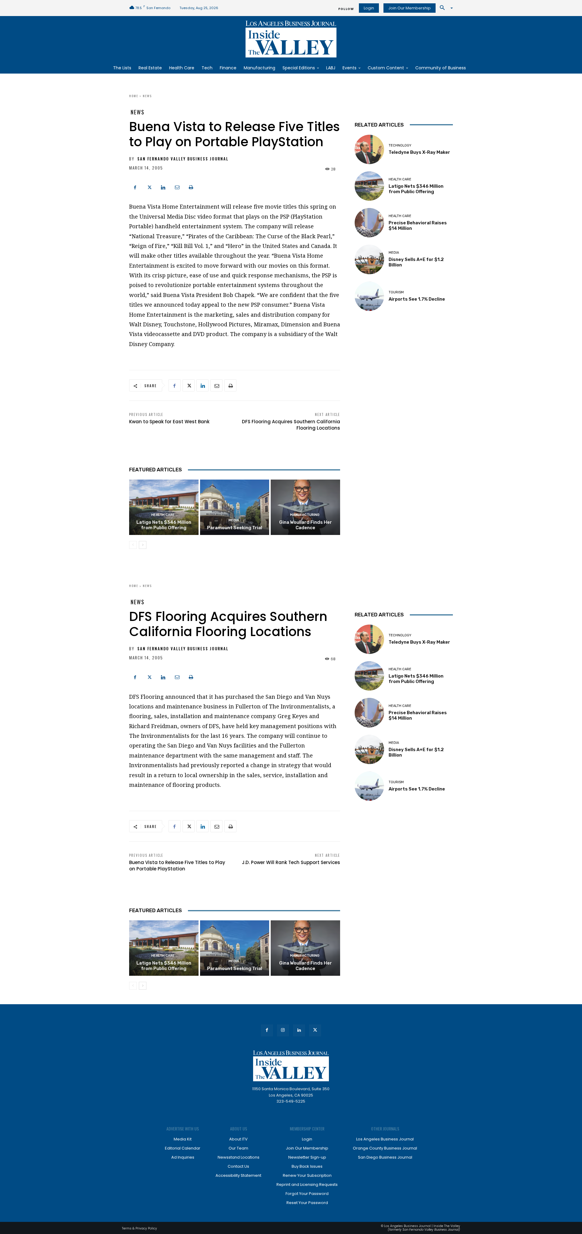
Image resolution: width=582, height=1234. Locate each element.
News (147, 96)
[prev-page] (133, 545)
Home (133, 96)
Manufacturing (304, 514)
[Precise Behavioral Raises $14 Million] (369, 222)
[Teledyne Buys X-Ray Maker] (369, 149)
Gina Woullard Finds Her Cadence (305, 525)
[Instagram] (283, 1030)
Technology (400, 145)
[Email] (177, 186)
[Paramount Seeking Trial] (234, 507)
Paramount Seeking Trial (234, 527)
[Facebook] (135, 186)
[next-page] (142, 545)
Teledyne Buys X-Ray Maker (419, 152)
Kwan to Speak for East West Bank (169, 421)
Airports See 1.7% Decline (417, 299)
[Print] (191, 186)
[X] (149, 186)
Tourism (396, 292)
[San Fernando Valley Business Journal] (291, 39)
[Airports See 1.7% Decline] (369, 296)
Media (234, 520)
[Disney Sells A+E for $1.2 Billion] (369, 259)
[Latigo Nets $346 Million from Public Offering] (164, 507)
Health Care (163, 514)
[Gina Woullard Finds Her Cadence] (305, 507)
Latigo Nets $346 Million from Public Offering (163, 525)
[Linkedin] (163, 186)
